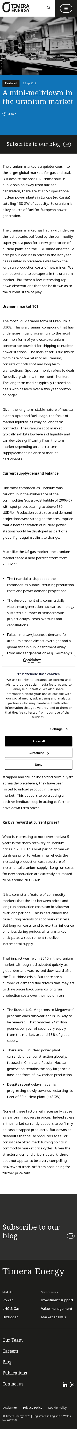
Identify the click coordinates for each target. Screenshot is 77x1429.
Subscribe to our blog (33, 144)
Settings (56, 729)
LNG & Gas (11, 1308)
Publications (14, 1373)
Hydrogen (10, 1317)
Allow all (38, 741)
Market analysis (53, 1317)
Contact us (12, 1384)
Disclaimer (9, 1407)
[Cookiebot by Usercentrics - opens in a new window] (23, 661)
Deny (38, 764)
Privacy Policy (32, 1407)
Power (7, 1300)
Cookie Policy (57, 1407)
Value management (56, 1308)
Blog (6, 1362)
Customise (36, 753)
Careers (10, 1351)
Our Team (12, 1340)
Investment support (57, 1300)
